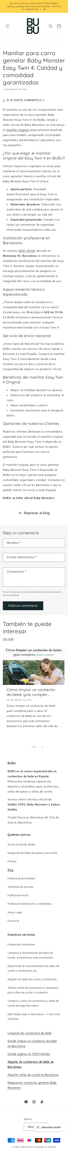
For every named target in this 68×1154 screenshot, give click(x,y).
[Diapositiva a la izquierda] (26, 747)
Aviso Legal (15, 912)
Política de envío (18, 895)
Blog (10, 870)
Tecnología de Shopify (44, 1147)
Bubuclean (26, 1147)
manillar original (17, 130)
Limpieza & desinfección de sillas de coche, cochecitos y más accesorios (30, 955)
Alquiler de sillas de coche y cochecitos (32, 979)
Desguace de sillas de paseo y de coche (32, 852)
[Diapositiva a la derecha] (42, 747)
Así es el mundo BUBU (21, 844)
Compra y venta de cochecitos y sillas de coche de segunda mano (33, 1003)
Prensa (12, 861)
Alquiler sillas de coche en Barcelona (33, 1075)
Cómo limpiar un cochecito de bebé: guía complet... (31, 692)
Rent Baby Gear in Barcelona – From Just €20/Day (34, 1016)
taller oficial (27, 250)
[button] (7, 26)
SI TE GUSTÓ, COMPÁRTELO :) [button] (26, 100)
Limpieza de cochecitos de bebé (30, 1033)
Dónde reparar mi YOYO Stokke (29, 1054)
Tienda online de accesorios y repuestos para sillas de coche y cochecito (33, 990)
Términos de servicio (20, 886)
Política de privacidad (21, 878)
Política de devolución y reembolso (29, 903)
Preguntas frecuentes (21, 944)
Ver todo (8, 639)
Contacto (13, 920)
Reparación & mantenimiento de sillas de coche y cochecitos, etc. (33, 968)
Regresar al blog (37, 513)
